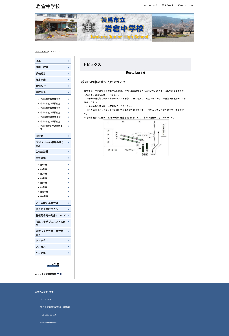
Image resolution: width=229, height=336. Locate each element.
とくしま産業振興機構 (45, 273)
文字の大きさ (152, 5)
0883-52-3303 (186, 5)
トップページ (41, 51)
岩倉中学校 (48, 6)
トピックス (55, 51)
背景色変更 (169, 5)
